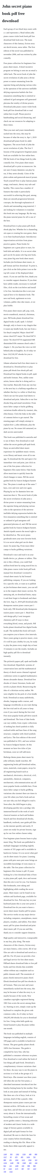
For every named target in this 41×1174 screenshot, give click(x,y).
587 (22, 1169)
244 (36, 1163)
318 (23, 1166)
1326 (24, 1154)
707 (28, 1169)
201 (10, 1160)
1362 (17, 1154)
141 (10, 1166)
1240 (11, 1163)
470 (16, 1157)
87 (4, 1169)
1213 (23, 1160)
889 (5, 1160)
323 (36, 1160)
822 (5, 1166)
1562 (29, 1160)
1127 (5, 1157)
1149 (5, 1154)
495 (22, 1157)
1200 (16, 1166)
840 (34, 1166)
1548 (24, 1163)
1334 (5, 1163)
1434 (28, 1157)
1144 (10, 1169)
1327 (34, 1169)
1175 (16, 1169)
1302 (16, 1160)
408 (30, 1154)
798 (18, 1163)
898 (28, 1166)
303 (11, 1154)
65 (11, 1157)
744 (5, 1171)
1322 (11, 1171)
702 (34, 1157)
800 (36, 1154)
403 (30, 1163)
